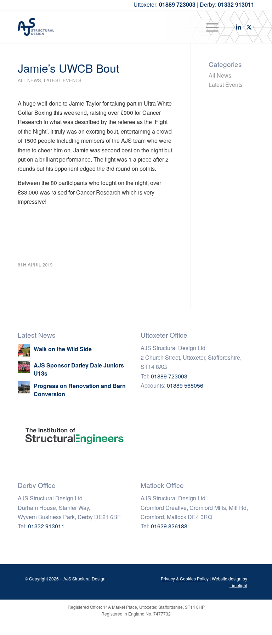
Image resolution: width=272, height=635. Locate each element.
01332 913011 (46, 526)
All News (29, 80)
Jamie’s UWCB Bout (68, 68)
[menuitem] (209, 27)
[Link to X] (249, 27)
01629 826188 (169, 526)
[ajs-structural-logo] (36, 27)
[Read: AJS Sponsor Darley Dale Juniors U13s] (24, 366)
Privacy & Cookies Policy (185, 578)
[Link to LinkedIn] (238, 27)
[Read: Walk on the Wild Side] (24, 350)
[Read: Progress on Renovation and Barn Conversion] (24, 387)
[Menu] (209, 27)
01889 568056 (185, 385)
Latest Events (62, 80)
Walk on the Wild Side (63, 349)
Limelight (238, 585)
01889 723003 (169, 376)
